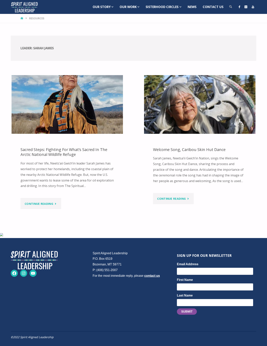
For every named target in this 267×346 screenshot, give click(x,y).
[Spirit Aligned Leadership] (24, 7)
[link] (231, 7)
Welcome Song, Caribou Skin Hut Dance (189, 149)
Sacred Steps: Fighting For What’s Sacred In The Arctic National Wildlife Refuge (64, 152)
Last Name (185, 295)
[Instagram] (245, 7)
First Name (185, 279)
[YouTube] (253, 7)
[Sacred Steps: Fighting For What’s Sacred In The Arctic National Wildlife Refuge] (67, 104)
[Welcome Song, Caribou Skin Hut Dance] (199, 104)
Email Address (187, 264)
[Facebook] (239, 7)
